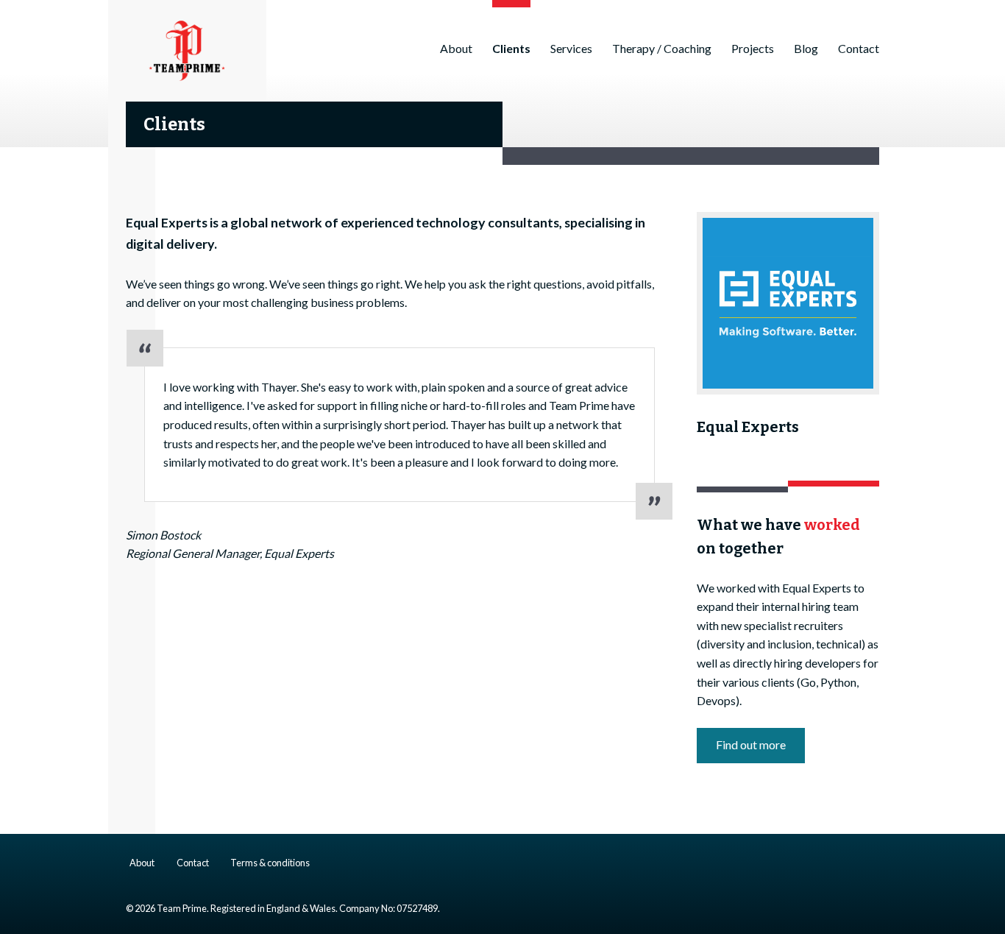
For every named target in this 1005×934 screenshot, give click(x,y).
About (456, 48)
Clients (511, 48)
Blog (806, 48)
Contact (858, 48)
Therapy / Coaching (661, 48)
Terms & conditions (270, 862)
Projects (752, 48)
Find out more (751, 744)
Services (571, 48)
